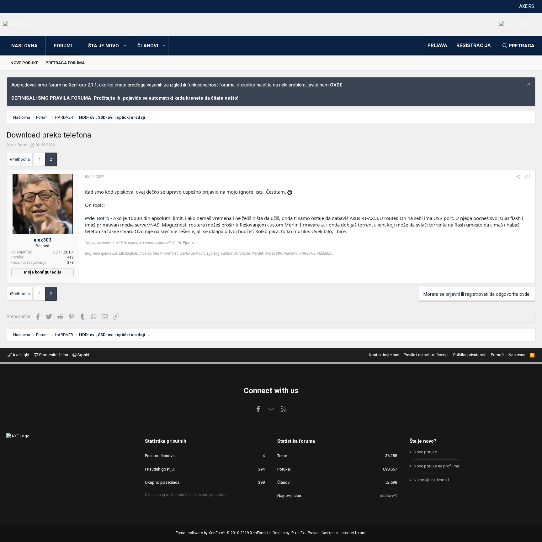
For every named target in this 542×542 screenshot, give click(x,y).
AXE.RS (526, 6)
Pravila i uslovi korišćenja (426, 354)
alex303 (42, 240)
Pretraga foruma (65, 62)
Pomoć (497, 354)
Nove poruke (24, 62)
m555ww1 (388, 495)
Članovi (147, 46)
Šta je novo (103, 46)
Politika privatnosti (469, 354)
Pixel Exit (299, 533)
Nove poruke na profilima (436, 466)
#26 (527, 177)
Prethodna (20, 159)
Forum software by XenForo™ (224, 533)
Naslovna (24, 46)
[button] (125, 45)
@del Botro (97, 218)
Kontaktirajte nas (384, 354)
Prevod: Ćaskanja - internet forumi (337, 533)
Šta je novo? (423, 441)
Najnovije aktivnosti (431, 479)
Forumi (63, 46)
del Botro (19, 145)
